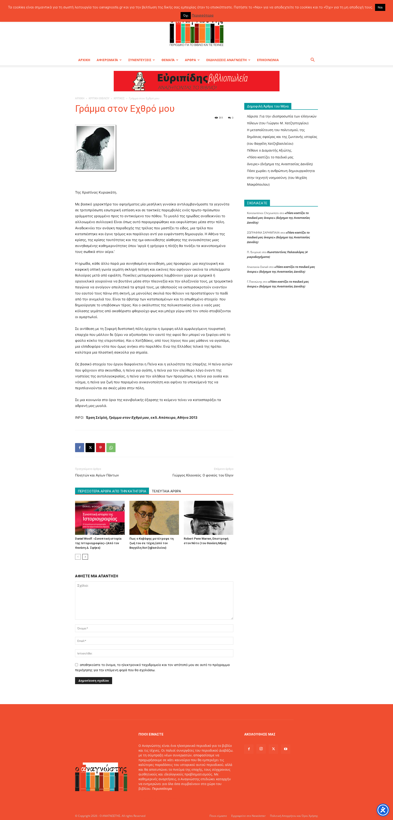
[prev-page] (78, 557)
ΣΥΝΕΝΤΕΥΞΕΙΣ (139, 60)
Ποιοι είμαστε (218, 816)
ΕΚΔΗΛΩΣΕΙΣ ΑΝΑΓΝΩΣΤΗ (226, 60)
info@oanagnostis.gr (175, 798)
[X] (90, 447)
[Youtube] (285, 749)
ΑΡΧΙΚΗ (84, 60)
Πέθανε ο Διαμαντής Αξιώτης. (269, 150)
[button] (312, 60)
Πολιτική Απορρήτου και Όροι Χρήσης (294, 816)
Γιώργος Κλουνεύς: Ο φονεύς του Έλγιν (202, 475)
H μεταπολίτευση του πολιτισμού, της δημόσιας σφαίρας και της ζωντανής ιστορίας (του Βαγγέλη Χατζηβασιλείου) (282, 137)
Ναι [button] (380, 7)
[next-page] (85, 557)
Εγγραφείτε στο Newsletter (248, 816)
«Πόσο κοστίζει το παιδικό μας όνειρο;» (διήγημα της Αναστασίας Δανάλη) (278, 217)
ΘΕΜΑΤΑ (168, 60)
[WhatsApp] (111, 447)
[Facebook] (79, 447)
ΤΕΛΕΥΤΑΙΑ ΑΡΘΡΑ (166, 491)
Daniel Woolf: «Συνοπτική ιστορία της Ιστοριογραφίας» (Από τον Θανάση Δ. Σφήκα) (98, 543)
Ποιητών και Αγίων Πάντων (97, 475)
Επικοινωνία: (149, 798)
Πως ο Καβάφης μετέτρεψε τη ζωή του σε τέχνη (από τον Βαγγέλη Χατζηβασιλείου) (151, 543)
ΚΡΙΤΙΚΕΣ (119, 98)
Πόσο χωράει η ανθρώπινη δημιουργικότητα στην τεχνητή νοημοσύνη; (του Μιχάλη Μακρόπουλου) (281, 178)
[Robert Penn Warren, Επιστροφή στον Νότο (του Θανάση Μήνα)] (208, 518)
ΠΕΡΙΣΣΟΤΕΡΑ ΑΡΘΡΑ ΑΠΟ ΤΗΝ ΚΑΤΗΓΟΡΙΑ (112, 491)
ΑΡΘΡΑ (190, 60)
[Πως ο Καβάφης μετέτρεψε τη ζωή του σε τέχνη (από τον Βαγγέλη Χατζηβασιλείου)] (154, 518)
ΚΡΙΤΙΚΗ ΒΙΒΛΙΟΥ (99, 98)
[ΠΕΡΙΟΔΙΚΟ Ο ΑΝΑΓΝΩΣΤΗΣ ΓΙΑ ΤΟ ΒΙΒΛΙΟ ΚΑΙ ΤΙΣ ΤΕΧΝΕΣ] (196, 30)
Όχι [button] (185, 15)
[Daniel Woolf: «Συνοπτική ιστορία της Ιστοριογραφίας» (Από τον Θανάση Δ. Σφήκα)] (100, 518)
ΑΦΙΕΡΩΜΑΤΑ (107, 60)
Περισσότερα (162, 788)
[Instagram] (261, 748)
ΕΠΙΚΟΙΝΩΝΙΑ (268, 60)
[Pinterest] (100, 447)
